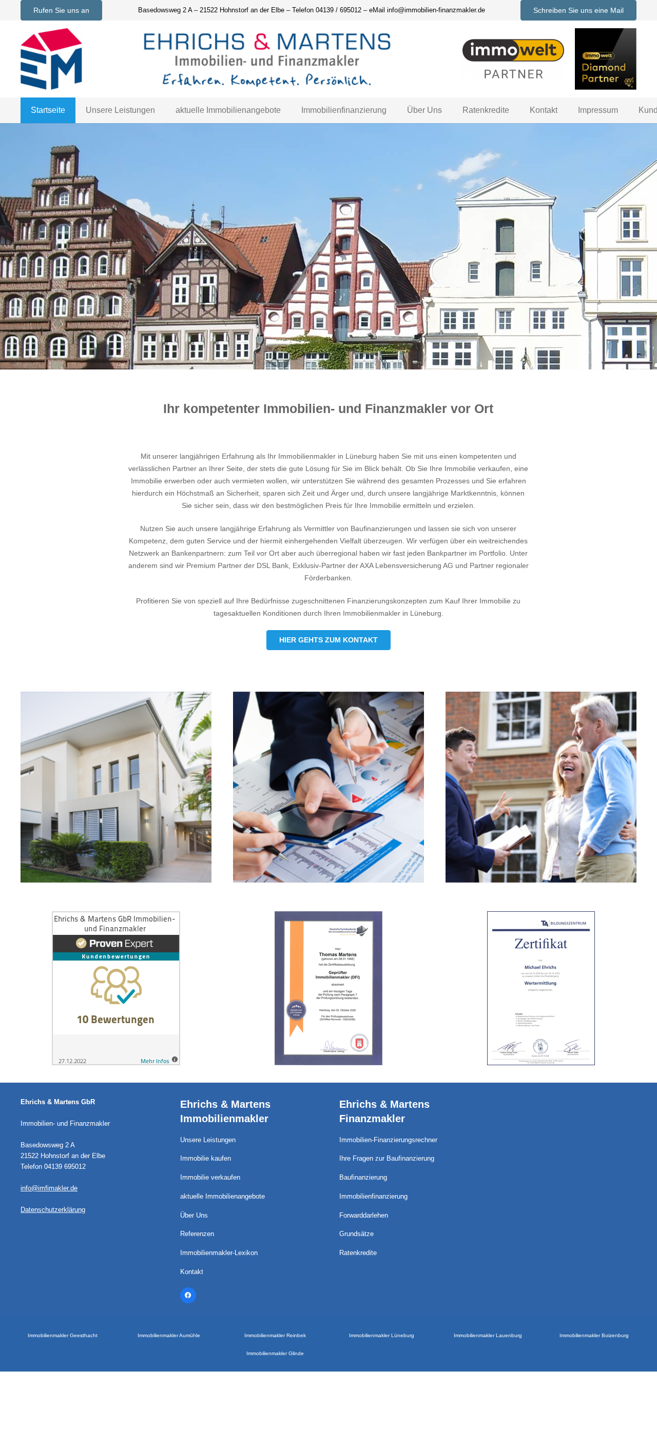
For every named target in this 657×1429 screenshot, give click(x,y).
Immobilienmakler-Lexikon (219, 1253)
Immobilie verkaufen (210, 1177)
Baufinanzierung (363, 1177)
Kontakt (191, 1272)
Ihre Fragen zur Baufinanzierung (386, 1158)
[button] (162, 110)
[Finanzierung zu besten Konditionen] (328, 787)
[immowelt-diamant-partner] (605, 59)
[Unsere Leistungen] (541, 787)
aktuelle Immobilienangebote (222, 1196)
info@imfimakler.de (49, 1188)
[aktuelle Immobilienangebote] (116, 787)
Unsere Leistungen (208, 1140)
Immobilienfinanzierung (373, 1196)
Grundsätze (356, 1234)
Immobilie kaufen (205, 1158)
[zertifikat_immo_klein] (328, 988)
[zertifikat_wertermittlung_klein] (541, 988)
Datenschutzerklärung (53, 1209)
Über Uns (194, 1215)
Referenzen (197, 1234)
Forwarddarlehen (363, 1215)
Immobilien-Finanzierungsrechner (388, 1140)
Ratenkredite (358, 1253)
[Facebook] (188, 1295)
